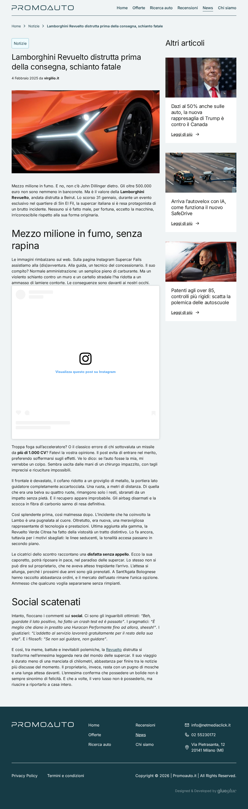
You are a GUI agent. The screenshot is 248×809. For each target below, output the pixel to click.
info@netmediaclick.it (211, 725)
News (208, 7)
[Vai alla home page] (43, 7)
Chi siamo (227, 7)
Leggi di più (182, 134)
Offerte (138, 7)
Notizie (33, 26)
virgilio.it (51, 78)
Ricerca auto (161, 7)
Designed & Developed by (196, 791)
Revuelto (114, 649)
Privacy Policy (25, 775)
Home (122, 7)
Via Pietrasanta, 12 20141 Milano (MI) (208, 747)
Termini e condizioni (65, 775)
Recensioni (188, 7)
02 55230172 (203, 734)
